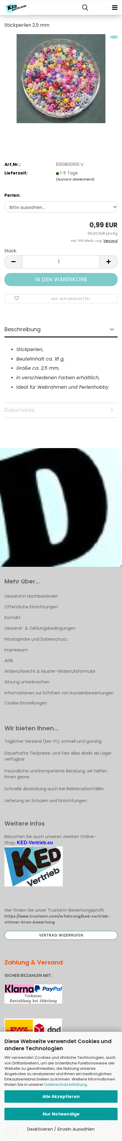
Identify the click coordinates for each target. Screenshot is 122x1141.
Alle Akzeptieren (61, 1096)
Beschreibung (22, 329)
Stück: (10, 251)
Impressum (16, 650)
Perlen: (12, 195)
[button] (13, 262)
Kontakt (12, 618)
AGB (8, 661)
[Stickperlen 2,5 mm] (61, 78)
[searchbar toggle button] (85, 7)
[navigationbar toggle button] (114, 7)
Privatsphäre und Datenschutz (35, 639)
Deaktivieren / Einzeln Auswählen (61, 1129)
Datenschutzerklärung (65, 1084)
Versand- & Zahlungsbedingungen (40, 628)
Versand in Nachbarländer (31, 596)
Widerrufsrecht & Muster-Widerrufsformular (50, 671)
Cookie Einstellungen (25, 703)
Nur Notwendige (61, 1114)
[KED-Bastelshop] (13, 7)
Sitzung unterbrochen (26, 682)
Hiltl (114, 37)
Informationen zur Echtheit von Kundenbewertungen (59, 693)
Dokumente (19, 410)
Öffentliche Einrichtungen (31, 607)
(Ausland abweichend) (75, 179)
